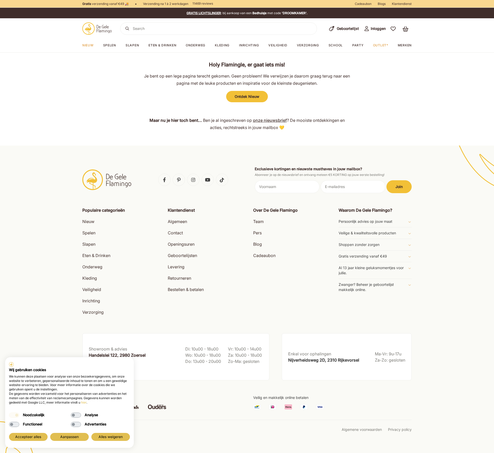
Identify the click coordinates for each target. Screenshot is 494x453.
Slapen (132, 45)
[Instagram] (193, 180)
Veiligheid (277, 45)
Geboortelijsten (182, 255)
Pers (257, 232)
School (336, 45)
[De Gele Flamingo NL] (97, 28)
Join (399, 186)
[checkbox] (14, 415)
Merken (405, 45)
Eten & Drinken (96, 255)
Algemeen (177, 221)
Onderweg (195, 45)
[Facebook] (164, 180)
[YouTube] (207, 180)
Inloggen (378, 28)
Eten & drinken (162, 45)
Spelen (109, 45)
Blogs (382, 4)
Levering (176, 266)
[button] (393, 28)
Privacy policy (400, 429)
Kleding (222, 45)
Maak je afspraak (104, 371)
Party (358, 45)
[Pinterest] (179, 180)
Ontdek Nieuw (247, 96)
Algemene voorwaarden (362, 429)
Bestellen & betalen (186, 289)
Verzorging (308, 45)
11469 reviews (202, 3)
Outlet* (380, 45)
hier (83, 402)
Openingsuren (181, 244)
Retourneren (179, 278)
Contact (175, 232)
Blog (257, 244)
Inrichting (249, 45)
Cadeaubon (363, 4)
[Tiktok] (222, 180)
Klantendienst (402, 4)
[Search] (127, 28)
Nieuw (88, 45)
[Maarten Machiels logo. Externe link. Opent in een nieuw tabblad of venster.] (11, 364)
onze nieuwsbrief (270, 120)
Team (258, 221)
